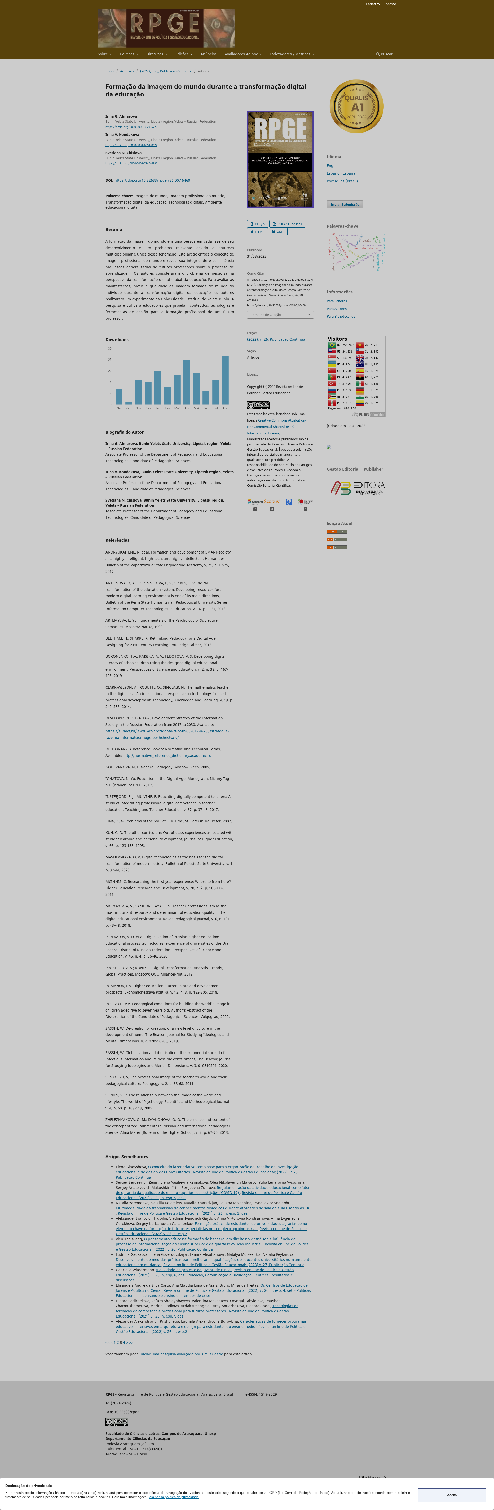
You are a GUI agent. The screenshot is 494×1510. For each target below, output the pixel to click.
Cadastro (373, 4)
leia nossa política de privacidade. (174, 1497)
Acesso (391, 4)
